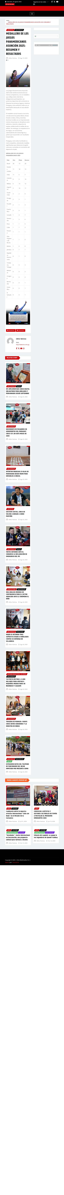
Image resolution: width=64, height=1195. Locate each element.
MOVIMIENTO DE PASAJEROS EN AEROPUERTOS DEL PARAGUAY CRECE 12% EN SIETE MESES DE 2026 (16, 432)
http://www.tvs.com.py (22, 344)
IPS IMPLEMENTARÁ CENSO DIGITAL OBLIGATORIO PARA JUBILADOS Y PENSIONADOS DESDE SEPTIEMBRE (18, 391)
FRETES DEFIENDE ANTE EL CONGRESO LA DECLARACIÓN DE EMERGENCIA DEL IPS (16, 554)
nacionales (21, 330)
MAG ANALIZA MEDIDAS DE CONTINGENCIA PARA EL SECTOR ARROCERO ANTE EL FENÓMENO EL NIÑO (17, 595)
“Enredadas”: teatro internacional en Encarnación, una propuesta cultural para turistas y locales (18, 837)
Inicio (7, 20)
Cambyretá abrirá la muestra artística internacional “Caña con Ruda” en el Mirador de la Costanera (17, 814)
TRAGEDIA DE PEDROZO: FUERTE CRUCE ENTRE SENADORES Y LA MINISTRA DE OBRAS (16, 723)
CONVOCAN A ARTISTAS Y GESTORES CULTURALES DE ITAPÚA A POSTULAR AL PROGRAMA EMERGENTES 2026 (45, 814)
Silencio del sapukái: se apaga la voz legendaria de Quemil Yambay (46, 836)
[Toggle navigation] (32, 13)
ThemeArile (15, 862)
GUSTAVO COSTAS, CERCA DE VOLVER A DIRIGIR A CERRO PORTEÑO (15, 514)
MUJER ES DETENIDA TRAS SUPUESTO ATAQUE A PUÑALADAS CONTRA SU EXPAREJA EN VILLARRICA (17, 638)
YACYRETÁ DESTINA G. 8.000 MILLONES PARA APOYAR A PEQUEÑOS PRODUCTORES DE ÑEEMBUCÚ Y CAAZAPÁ (15, 682)
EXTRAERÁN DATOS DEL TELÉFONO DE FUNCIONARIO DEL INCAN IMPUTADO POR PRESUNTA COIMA (17, 766)
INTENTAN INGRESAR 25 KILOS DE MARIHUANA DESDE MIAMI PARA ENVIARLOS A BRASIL (17, 473)
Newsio (7, 862)
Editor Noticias (13, 58)
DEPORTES (11, 330)
